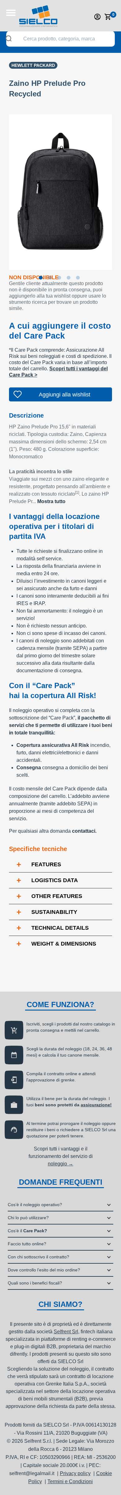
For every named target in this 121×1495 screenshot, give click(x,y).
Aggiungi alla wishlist (64, 394)
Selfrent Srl (66, 1331)
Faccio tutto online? (27, 1243)
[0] (108, 17)
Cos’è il (27, 1230)
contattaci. (84, 831)
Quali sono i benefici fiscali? (35, 1282)
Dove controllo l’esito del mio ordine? (44, 1269)
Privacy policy (75, 1473)
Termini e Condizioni (70, 1481)
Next (117, 188)
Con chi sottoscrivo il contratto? (38, 1256)
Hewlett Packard (33, 65)
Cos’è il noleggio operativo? (35, 1204)
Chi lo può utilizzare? (28, 1217)
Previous (4, 188)
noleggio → (60, 1163)
